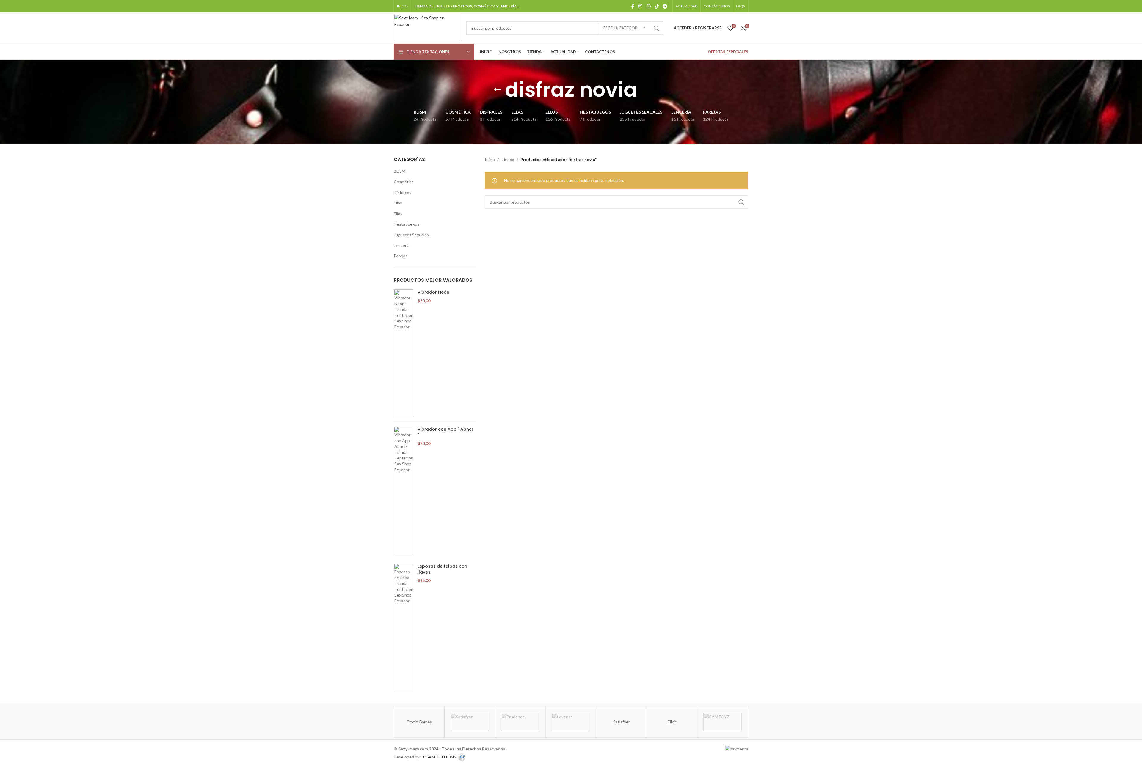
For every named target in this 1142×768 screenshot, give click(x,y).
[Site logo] (427, 27)
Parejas (400, 255)
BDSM (399, 171)
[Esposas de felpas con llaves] (403, 627)
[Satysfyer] (470, 721)
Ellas (398, 202)
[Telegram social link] (665, 6)
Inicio (490, 159)
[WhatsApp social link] (648, 6)
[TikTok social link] (656, 6)
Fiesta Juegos (406, 223)
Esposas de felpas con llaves (442, 569)
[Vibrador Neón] (403, 353)
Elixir (672, 721)
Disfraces (402, 192)
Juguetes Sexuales (411, 234)
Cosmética (404, 181)
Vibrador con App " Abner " (445, 432)
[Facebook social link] (632, 6)
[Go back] (497, 90)
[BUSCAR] (656, 28)
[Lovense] (571, 721)
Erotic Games (419, 721)
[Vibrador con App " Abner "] (403, 490)
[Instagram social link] (640, 6)
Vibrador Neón (433, 292)
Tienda (507, 159)
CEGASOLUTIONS (438, 756)
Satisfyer (621, 721)
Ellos (398, 213)
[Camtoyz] (722, 721)
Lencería (402, 245)
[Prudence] (520, 721)
